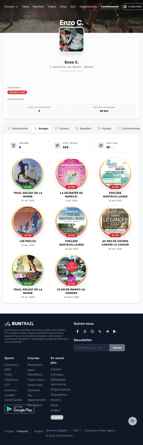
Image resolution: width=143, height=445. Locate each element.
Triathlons (11, 380)
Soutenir (57, 417)
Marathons (35, 365)
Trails (8, 374)
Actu (73, 6)
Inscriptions (59, 394)
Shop (63, 6)
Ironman (34, 390)
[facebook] (77, 331)
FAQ (75, 430)
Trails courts (36, 380)
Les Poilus (28, 241)
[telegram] (107, 331)
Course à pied (17, 92)
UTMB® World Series (13, 397)
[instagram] (92, 331)
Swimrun (10, 390)
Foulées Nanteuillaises (115, 194)
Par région (35, 405)
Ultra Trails (35, 385)
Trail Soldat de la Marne (27, 194)
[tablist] (71, 128)
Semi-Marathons (35, 372)
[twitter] (85, 331)
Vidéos (52, 6)
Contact (56, 369)
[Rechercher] (132, 421)
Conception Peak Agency (99, 430)
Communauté (110, 6)
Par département (37, 397)
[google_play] (114, 331)
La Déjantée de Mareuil (71, 194)
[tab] (17, 129)
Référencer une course (58, 382)
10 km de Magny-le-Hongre (71, 291)
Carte (25, 6)
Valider (117, 347)
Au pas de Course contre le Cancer (115, 242)
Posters (56, 400)
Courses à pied (11, 367)
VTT (7, 385)
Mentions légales (56, 430)
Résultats (38, 6)
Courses (9, 6)
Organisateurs (88, 6)
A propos (57, 374)
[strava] (100, 331)
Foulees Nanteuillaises (71, 242)
